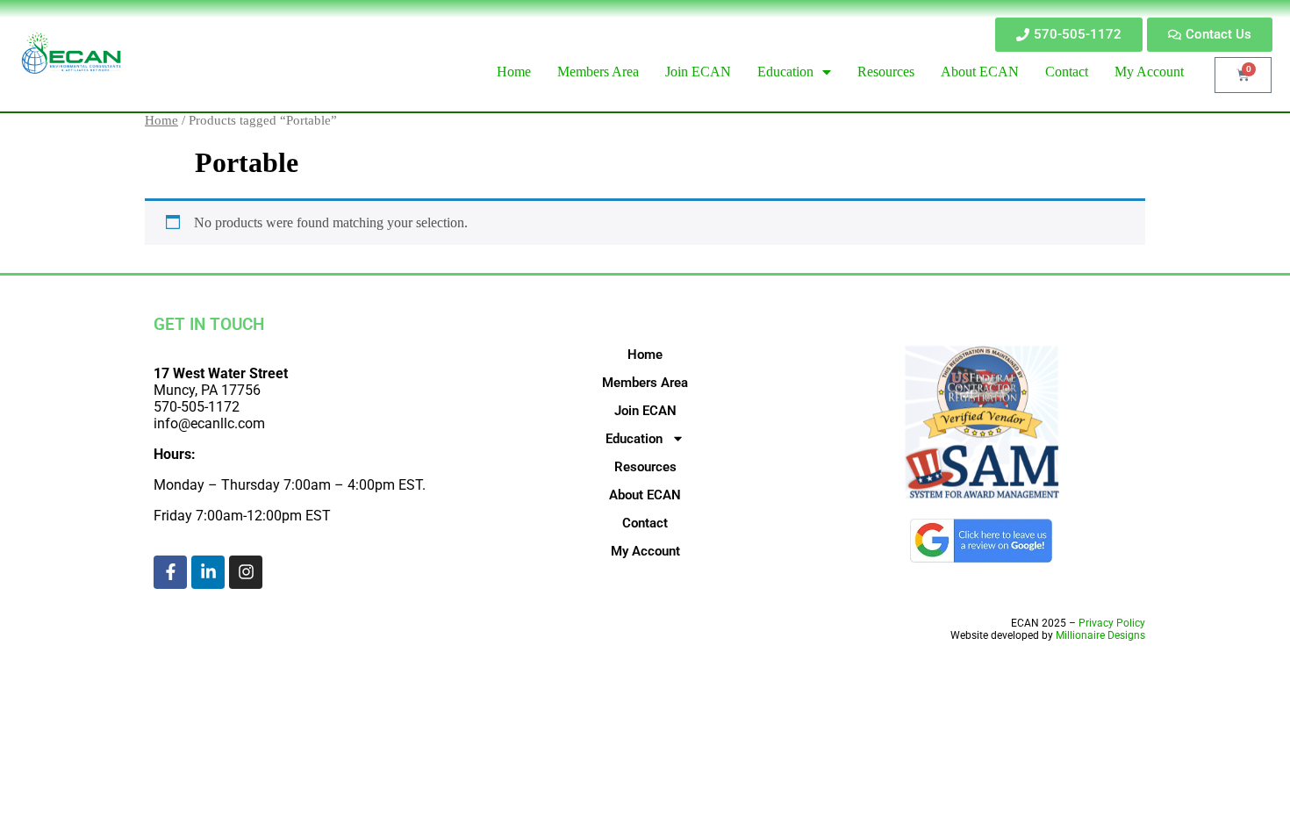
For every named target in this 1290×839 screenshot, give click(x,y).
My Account (645, 551)
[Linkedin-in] (208, 572)
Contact (645, 523)
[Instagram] (245, 572)
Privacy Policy (1112, 623)
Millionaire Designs (1100, 635)
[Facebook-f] (170, 572)
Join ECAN (645, 411)
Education (634, 439)
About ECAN (645, 495)
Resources (645, 467)
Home (161, 120)
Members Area (645, 383)
